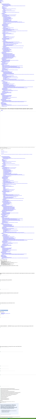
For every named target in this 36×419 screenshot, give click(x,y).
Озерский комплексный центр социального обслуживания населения (9, 161)
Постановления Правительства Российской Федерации (8, 73)
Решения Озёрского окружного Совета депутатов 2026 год (9, 54)
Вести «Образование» (5, 77)
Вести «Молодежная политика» (6, 78)
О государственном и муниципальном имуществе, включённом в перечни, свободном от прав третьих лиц (13, 87)
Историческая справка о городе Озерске (6, 4)
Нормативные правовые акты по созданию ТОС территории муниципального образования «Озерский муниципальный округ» (14, 101)
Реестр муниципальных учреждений (6, 5)
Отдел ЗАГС (4, 175)
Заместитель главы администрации (5, 15)
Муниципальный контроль (3, 214)
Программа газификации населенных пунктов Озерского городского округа (10, 29)
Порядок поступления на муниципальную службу (8, 42)
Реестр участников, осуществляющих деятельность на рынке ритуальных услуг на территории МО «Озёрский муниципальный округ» (15, 105)
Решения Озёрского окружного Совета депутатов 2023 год (9, 208)
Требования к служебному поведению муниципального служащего (9, 44)
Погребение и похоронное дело (4, 104)
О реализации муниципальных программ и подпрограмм (8, 236)
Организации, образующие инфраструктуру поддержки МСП (9, 86)
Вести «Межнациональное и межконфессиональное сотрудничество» (10, 79)
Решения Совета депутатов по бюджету (6, 235)
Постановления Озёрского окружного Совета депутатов (7, 57)
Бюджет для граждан (5, 82)
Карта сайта (2, 102)
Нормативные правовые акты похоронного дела (7, 257)
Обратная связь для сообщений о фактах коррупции (7, 58)
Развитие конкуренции (4, 242)
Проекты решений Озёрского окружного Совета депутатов (8, 210)
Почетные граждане (4, 165)
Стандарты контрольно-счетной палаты (6, 213)
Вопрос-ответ (2, 94)
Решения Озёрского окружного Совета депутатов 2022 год (9, 56)
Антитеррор (2, 223)
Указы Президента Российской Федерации (7, 72)
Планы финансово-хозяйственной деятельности (6, 89)
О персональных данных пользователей (7, 49)
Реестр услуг (4, 27)
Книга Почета (3, 13)
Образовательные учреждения (5, 6)
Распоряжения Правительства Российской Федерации (8, 226)
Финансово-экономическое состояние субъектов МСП (8, 238)
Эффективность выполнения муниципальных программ (8, 182)
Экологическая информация (4, 256)
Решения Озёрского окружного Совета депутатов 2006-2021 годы (9, 209)
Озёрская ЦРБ (3, 160)
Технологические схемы (5, 26)
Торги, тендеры (3, 31)
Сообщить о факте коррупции (5, 70)
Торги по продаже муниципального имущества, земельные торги (9, 184)
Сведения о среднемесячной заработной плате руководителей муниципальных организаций (11, 220)
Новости (4, 9)
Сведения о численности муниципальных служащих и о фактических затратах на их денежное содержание (12, 67)
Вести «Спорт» (4, 231)
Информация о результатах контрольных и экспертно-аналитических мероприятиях (10, 60)
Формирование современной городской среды (6, 96)
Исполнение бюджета (5, 234)
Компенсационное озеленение (5, 25)
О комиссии (4, 164)
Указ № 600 (4, 192)
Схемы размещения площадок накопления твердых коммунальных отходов (9, 97)
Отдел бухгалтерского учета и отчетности (7, 20)
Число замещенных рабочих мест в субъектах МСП (8, 237)
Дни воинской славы (4, 227)
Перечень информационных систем (5, 204)
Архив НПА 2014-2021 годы (6, 36)
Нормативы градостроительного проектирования (7, 95)
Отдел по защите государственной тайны (7, 23)
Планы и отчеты (3, 68)
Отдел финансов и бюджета (6, 172)
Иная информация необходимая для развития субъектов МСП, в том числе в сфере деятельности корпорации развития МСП (15, 240)
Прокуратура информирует (3, 103)
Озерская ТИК (3, 11)
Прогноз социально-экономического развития (6, 92)
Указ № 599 (4, 40)
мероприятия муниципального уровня (7, 229)
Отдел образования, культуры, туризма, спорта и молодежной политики (10, 21)
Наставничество (4, 46)
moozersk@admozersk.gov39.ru (4, 402)
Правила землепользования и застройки (6, 251)
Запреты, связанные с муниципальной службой (8, 45)
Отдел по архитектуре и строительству (7, 170)
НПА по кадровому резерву (6, 47)
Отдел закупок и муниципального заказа (7, 17)
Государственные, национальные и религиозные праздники (8, 228)
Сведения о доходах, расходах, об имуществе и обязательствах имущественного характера (11, 219)
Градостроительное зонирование (5, 249)
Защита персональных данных (5, 201)
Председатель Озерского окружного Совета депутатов (7, 53)
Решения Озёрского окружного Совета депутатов (7, 206)
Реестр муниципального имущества (5, 38)
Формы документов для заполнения (6, 203)
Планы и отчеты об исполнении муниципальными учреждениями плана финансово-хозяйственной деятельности (14, 158)
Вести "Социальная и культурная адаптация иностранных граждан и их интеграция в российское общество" (13, 232)
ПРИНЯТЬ (9, 418)
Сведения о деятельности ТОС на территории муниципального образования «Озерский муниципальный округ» (13, 254)
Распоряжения (3, 185)
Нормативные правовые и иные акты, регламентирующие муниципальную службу (11, 194)
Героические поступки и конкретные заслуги (7, 51)
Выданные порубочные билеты (5, 177)
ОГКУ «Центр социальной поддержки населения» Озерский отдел (8, 163)
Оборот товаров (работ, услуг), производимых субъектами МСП (9, 85)
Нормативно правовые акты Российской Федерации (7, 224)
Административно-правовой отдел (6, 169)
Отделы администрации (4, 16)
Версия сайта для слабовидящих (4, 310)
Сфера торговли (3, 91)
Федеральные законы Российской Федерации (7, 225)
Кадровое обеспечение (4, 41)
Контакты (2, 258)
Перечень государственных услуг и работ (7, 162)
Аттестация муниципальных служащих (6, 48)
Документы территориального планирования (6, 98)
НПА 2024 (4, 187)
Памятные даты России (4, 75)
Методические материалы (4, 69)
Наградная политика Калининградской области (6, 202)
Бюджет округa (3, 81)
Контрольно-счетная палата (3, 211)
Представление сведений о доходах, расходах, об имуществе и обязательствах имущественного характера (13, 198)
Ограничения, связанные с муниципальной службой (8, 197)
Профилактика (3, 215)
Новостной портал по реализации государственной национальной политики (9, 76)
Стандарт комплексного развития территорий (6, 248)
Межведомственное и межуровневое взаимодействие (8, 180)
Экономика (2, 233)
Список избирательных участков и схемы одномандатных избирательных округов (11, 12)
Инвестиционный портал (3, 99)
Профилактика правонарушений (4, 216)
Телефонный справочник (4, 106)
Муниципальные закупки (5, 32)
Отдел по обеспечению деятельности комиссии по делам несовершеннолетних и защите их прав (12, 174)
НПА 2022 (4, 188)
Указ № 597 (4, 193)
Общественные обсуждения (5, 24)
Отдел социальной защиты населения (7, 171)
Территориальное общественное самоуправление (6, 100)
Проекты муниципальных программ (6, 181)
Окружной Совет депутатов (3, 205)
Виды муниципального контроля (5, 62)
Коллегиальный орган (3, 246)
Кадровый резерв (4, 199)
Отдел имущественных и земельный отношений (8, 18)
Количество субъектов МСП (6, 84)
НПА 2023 (4, 35)
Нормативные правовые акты (4, 93)
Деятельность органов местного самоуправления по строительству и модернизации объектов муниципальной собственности (15, 183)
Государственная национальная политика (5, 71)
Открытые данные (4, 52)
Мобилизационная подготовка (6, 176)
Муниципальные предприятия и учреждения (6, 157)
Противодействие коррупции (4, 64)
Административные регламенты (6, 179)
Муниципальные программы (5, 28)
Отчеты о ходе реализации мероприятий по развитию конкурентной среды (10, 90)
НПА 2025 (4, 34)
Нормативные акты (4, 59)
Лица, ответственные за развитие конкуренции (7, 243)
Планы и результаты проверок (5, 63)
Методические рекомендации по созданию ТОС (7, 253)
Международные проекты (3, 252)
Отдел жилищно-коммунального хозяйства (7, 19)
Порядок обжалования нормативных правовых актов (8, 190)
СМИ (2, 159)
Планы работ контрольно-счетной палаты (6, 212)
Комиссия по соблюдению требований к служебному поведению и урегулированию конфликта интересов (12, 218)
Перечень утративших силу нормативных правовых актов (9, 189)
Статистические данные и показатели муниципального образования (8, 168)
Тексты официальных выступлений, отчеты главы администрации (9, 167)
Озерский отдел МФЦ (4, 8)
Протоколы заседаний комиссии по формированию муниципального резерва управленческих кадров (13, 200)
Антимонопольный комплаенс (5, 244)
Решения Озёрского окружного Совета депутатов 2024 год (9, 55)
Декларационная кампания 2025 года (5, 65)
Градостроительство (3, 247)
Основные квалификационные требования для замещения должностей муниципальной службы (12, 195)
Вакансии (4, 196)
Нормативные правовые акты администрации (6, 33)
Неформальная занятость (4, 88)
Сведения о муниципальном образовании (5, 156)
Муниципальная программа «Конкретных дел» (6, 30)
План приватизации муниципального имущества (7, 191)
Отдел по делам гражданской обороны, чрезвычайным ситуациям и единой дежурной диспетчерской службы (13, 22)
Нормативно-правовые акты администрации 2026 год (8, 186)
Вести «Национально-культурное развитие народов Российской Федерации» (10, 230)
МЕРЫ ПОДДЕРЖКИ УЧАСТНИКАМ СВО (5, 61)
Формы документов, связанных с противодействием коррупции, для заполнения (10, 222)
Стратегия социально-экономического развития (6, 245)
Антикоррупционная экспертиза (5, 221)
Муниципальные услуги (4, 178)
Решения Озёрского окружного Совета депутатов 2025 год (9, 207)
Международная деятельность (5, 241)
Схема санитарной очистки (5, 250)
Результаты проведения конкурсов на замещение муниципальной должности (10, 43)
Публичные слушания (4, 7)
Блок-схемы (4, 10)
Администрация (2, 166)
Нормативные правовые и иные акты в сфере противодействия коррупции (9, 66)
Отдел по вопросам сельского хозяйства (7, 173)
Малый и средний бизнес (4, 83)
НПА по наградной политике (6, 50)
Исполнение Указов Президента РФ (5, 39)
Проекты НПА (4, 37)
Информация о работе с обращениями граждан (5, 313)
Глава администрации (4, 14)
